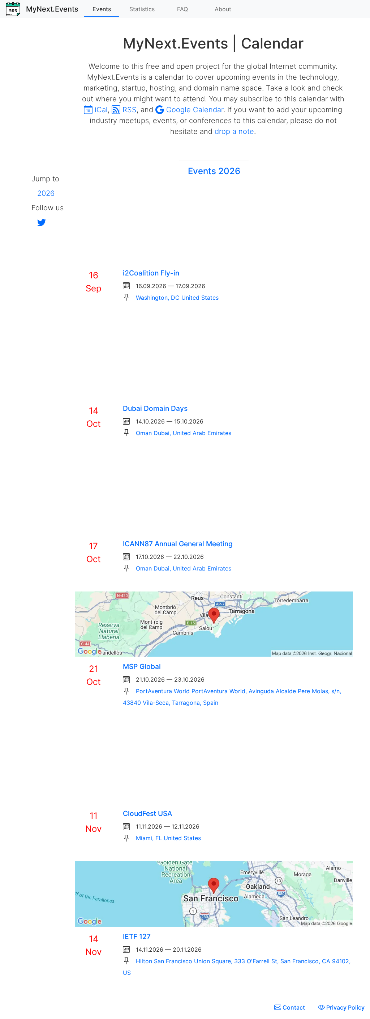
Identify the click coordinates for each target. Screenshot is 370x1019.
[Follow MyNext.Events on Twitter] (38, 222)
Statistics (142, 9)
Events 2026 (214, 171)
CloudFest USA (147, 813)
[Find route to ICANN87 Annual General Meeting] (214, 494)
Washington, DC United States (177, 297)
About (223, 9)
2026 (46, 193)
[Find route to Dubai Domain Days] (214, 359)
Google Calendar (193, 109)
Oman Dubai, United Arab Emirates (183, 433)
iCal (100, 109)
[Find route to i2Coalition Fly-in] (214, 223)
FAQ (182, 9)
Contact (293, 1007)
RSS (128, 109)
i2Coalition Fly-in (151, 273)
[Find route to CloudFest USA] (214, 764)
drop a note (234, 131)
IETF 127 (137, 936)
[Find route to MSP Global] (214, 623)
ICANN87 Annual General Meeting (178, 543)
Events (101, 9)
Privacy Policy (345, 1007)
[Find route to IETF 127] (214, 893)
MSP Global (142, 666)
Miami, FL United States (168, 838)
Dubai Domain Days (155, 408)
